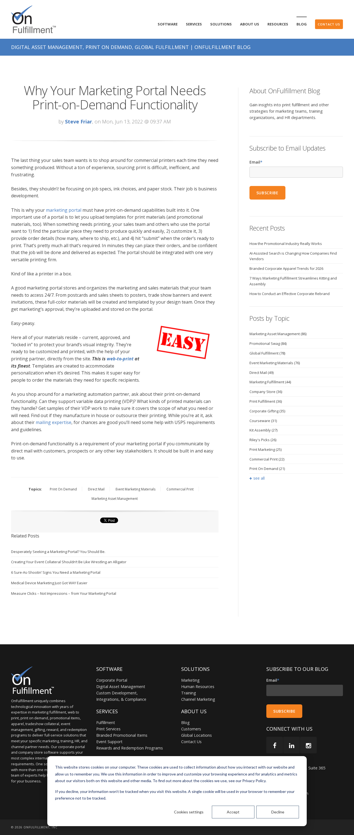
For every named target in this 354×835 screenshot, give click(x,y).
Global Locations (196, 735)
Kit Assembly (263, 430)
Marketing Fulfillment (270, 381)
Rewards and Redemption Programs (129, 748)
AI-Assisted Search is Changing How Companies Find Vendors (293, 256)
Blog (185, 722)
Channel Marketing (198, 699)
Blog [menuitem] (301, 24)
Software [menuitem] (168, 24)
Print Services (108, 728)
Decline (277, 812)
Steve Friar (78, 121)
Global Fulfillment (267, 353)
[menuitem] (329, 24)
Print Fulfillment (265, 401)
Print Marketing (265, 449)
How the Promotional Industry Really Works (285, 243)
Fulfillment (105, 722)
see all (259, 478)
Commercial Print (180, 489)
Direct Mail (96, 489)
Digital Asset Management (120, 686)
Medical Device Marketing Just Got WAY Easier (49, 582)
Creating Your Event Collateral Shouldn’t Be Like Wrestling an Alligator (68, 561)
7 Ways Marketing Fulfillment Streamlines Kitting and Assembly (293, 281)
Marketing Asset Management (115, 498)
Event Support (109, 741)
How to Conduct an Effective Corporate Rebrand (289, 293)
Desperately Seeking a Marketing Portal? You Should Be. (58, 551)
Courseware (263, 420)
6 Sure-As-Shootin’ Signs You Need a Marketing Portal (55, 572)
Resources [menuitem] (277, 24)
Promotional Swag (268, 343)
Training (188, 693)
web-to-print (120, 359)
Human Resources (197, 686)
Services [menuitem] (194, 24)
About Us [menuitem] (249, 24)
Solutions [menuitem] (221, 24)
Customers (191, 728)
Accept (233, 812)
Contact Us (191, 741)
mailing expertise (53, 422)
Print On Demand (63, 489)
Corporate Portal (111, 680)
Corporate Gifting (267, 411)
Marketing (190, 680)
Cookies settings (189, 812)
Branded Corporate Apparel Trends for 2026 (286, 268)
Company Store (265, 391)
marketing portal (63, 210)
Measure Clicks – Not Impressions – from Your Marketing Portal (63, 593)
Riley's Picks (262, 439)
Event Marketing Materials (135, 489)
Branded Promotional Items (121, 735)
